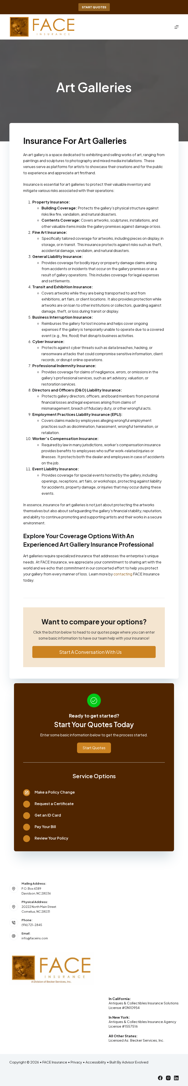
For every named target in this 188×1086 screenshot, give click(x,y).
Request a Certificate (54, 803)
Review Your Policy (51, 838)
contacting (122, 574)
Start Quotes (94, 7)
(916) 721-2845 (32, 925)
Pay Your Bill (45, 826)
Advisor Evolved (135, 1062)
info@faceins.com (35, 938)
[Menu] (176, 27)
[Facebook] (160, 1078)
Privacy (76, 1062)
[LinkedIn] (176, 1078)
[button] (94, 652)
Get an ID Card (48, 815)
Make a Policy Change (55, 792)
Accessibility (96, 1062)
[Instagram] (168, 1078)
